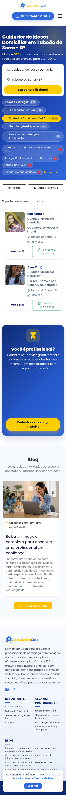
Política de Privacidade (17, 711)
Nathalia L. (36, 214)
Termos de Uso (43, 778)
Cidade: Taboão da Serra (21, 172)
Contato (9, 722)
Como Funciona (13, 706)
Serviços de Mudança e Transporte (34, 136)
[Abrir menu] (60, 16)
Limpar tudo (52, 172)
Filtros (16, 188)
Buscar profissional (33, 90)
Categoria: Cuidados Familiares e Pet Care (32, 149)
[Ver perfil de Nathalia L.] (15, 222)
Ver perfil (17, 251)
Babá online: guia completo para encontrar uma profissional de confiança (30, 545)
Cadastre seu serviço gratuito (33, 424)
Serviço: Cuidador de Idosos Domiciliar (30, 158)
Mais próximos (47, 188)
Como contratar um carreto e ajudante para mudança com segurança (28, 764)
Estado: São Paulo (17, 165)
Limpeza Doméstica (25, 110)
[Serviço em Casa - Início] (33, 6)
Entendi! (33, 786)
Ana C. (32, 267)
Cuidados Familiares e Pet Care (33, 118)
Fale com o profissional (47, 251)
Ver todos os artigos (33, 606)
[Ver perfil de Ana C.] (15, 275)
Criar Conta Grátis (35, 16)
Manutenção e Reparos (27, 126)
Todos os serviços (20, 102)
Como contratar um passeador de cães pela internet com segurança (28, 756)
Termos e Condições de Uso (17, 717)
